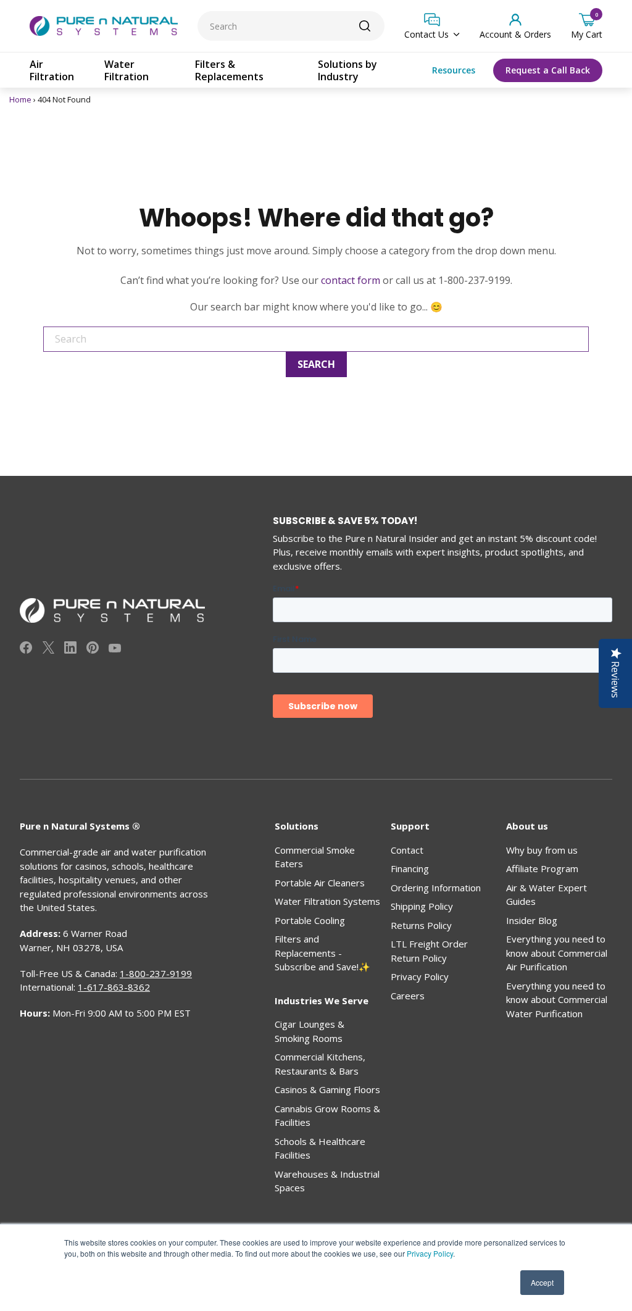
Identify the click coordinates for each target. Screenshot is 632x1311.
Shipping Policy (422, 906)
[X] (48, 649)
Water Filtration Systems (327, 901)
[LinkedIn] (70, 649)
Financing (410, 868)
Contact (407, 850)
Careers (408, 995)
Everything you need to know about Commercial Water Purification (556, 1000)
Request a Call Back (547, 70)
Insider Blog (531, 920)
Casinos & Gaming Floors (327, 1089)
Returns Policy (421, 925)
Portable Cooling (310, 920)
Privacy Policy (430, 1253)
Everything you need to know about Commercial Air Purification (556, 953)
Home (20, 99)
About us (527, 826)
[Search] (365, 26)
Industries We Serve (321, 1000)
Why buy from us (542, 850)
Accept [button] (542, 1282)
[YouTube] (115, 649)
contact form (350, 280)
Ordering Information (436, 887)
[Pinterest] (92, 649)
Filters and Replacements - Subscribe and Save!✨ (322, 953)
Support (410, 826)
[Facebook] (26, 649)
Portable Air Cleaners (320, 882)
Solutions (296, 826)
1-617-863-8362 (114, 987)
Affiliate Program (542, 868)
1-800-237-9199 (156, 973)
